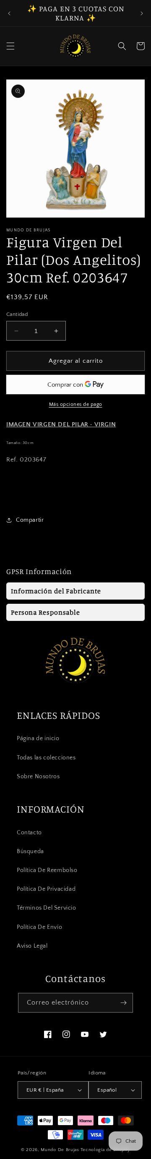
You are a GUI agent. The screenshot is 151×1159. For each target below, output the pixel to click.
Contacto (29, 832)
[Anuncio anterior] (9, 13)
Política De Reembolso (47, 870)
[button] (10, 46)
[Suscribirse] (123, 1003)
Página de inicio (38, 738)
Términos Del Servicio (46, 908)
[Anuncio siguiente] (142, 13)
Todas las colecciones (46, 757)
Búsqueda (30, 851)
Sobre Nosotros (38, 776)
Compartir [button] (30, 520)
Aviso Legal (32, 946)
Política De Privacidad (46, 889)
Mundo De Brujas (60, 1149)
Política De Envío (39, 927)
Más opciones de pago (75, 404)
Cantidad (17, 314)
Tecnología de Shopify (105, 1149)
